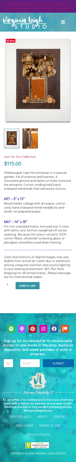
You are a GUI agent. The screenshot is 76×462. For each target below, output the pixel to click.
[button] (63, 22)
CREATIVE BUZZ (20, 417)
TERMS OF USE (49, 426)
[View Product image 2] (30, 138)
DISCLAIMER (24, 426)
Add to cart (27, 285)
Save (12, 40)
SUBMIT (58, 363)
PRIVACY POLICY (38, 434)
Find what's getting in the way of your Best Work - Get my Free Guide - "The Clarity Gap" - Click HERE (38, 6)
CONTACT (60, 417)
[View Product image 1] (11, 138)
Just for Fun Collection (20, 156)
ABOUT (42, 417)
